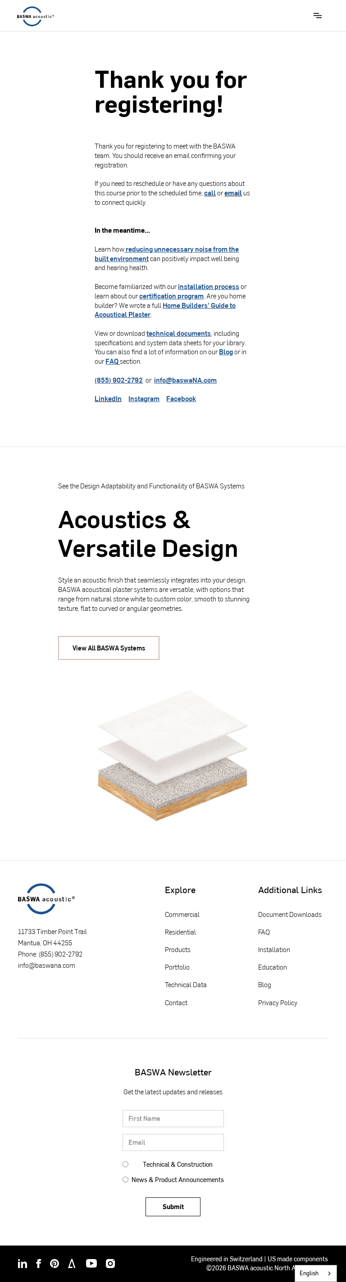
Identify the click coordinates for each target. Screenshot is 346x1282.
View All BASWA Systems (109, 648)
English (309, 1273)
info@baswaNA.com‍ (185, 379)
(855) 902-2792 (119, 379)
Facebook (181, 398)
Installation (274, 949)
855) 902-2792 (61, 953)
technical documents (178, 333)
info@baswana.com (46, 965)
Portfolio (177, 966)
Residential (180, 931)
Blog (226, 351)
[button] (317, 16)
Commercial (182, 914)
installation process (208, 286)
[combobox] (316, 1273)
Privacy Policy (277, 1002)
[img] (22, 1263)
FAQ (112, 361)
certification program (171, 295)
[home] (35, 16)
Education (272, 966)
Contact (176, 1002)
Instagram (143, 398)
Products (178, 949)
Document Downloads (290, 914)
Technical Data (186, 984)
